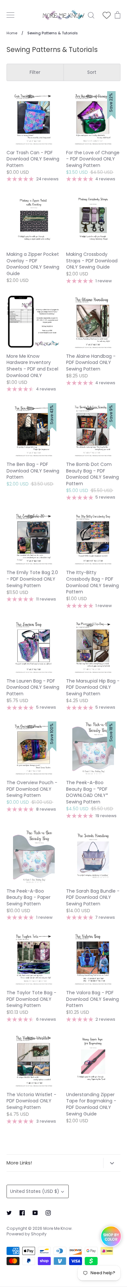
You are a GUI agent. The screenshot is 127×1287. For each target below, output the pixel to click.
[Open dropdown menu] (111, 1163)
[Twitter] (9, 1212)
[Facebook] (22, 1212)
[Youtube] (35, 1212)
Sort (91, 72)
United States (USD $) (34, 1191)
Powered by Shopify (27, 1234)
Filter (35, 72)
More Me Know (57, 1228)
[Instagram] (48, 1212)
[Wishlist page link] (107, 15)
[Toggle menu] (10, 15)
